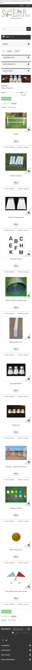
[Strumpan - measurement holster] (16, 453)
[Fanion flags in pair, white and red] (16, 577)
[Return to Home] (3, 51)
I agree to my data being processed (20, 633)
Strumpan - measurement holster (16, 467)
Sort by (3, 92)
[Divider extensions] (16, 162)
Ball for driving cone (16, 550)
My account (5, 655)
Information (8, 57)
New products (9, 64)
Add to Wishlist (9, 147)
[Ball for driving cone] (16, 536)
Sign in (28, 5)
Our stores (8, 71)
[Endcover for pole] (16, 494)
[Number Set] (16, 411)
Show (21, 92)
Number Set (16, 425)
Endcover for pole (16, 508)
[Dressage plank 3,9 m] (16, 328)
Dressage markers (16, 259)
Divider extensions (16, 176)
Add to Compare (24, 147)
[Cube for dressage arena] (16, 203)
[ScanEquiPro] (16, 16)
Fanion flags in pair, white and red (16, 591)
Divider (16, 134)
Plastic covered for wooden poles (16, 300)
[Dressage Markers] (16, 369)
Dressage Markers (16, 383)
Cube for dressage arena (16, 217)
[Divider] (16, 120)
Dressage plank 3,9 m (16, 342)
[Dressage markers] (16, 245)
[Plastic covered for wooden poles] (16, 286)
